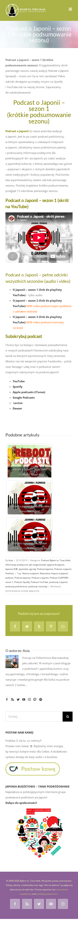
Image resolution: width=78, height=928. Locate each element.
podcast (9, 577)
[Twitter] (18, 699)
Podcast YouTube (39, 582)
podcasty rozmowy (37, 586)
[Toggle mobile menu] (71, 9)
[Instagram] (29, 699)
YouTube (19, 381)
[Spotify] (40, 699)
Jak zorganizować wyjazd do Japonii (46, 564)
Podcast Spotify (22, 582)
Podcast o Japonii (62, 569)
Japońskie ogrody (27, 569)
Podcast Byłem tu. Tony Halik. (56, 560)
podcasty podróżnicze (16, 586)
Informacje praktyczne (16, 564)
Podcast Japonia (45, 569)
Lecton (18, 403)
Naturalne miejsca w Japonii (54, 573)
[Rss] (12, 699)
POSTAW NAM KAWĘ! (19, 732)
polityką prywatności (47, 893)
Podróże (9, 573)
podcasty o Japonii (58, 582)
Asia (11, 560)
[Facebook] (6, 699)
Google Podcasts (24, 397)
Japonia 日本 (11, 569)
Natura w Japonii (30, 573)
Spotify (17, 386)
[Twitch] (35, 699)
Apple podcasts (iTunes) (29, 392)
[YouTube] (23, 699)
